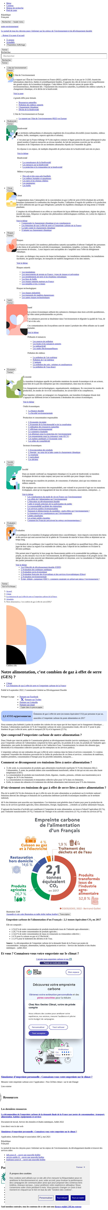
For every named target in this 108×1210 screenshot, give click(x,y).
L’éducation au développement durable (43, 501)
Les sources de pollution (43, 341)
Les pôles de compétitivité (39, 441)
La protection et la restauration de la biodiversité (42, 167)
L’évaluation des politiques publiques (36, 569)
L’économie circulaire (37, 422)
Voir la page (18, 93)
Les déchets (33, 459)
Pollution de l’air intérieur (43, 360)
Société (10, 462)
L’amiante (37, 362)
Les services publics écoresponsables (42, 508)
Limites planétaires (35, 516)
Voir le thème (22, 153)
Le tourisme (33, 455)
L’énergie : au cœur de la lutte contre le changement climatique (54, 452)
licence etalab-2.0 (68, 1207)
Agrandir (32, 914)
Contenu (9, 5)
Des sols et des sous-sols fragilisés (37, 176)
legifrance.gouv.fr (25, 1159)
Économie (11, 370)
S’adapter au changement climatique (37, 230)
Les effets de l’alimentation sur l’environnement (47, 499)
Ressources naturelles (27, 102)
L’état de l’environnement (16, 68)
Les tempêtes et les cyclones (33, 284)
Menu (8, 3)
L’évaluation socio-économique (34, 572)
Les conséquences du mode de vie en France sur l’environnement (54, 497)
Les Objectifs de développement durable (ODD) (41, 567)
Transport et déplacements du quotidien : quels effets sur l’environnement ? (58, 511)
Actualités (10, 42)
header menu (18, 22)
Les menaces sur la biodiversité (35, 165)
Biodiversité (11, 121)
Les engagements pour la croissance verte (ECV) (48, 436)
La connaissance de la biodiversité (37, 162)
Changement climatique (28, 107)
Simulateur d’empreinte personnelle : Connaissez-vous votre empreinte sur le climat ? (46, 1076)
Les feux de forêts (29, 279)
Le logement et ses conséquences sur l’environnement (49, 513)
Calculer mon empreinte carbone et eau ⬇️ (54, 959)
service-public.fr (25, 1157)
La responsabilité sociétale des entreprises (44, 506)
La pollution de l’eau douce (44, 367)
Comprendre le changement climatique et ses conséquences (46, 223)
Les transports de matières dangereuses (38, 295)
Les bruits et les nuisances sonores (47, 344)
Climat (9, 188)
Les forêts (27, 185)
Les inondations (28, 272)
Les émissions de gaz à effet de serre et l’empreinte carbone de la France (51, 225)
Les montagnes (29, 183)
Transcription (65, 914)
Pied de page (11, 10)
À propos (10, 40)
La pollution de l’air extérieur (45, 357)
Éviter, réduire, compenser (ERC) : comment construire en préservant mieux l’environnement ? (60, 579)
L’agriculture (33, 457)
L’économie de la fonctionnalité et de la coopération (49, 424)
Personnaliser (45, 1199)
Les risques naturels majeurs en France (38, 281)
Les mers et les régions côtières (35, 181)
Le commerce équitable (38, 431)
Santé (9, 300)
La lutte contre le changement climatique (38, 228)
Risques (10, 233)
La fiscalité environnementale (40, 413)
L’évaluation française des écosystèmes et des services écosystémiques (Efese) (53, 574)
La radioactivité (39, 346)
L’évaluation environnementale (34, 577)
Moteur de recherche (14, 8)
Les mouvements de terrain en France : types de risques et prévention (50, 274)
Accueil (9, 591)
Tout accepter (78, 1199)
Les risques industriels (31, 293)
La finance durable (36, 411)
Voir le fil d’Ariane (8, 587)
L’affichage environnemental (40, 429)
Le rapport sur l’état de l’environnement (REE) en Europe (43, 118)
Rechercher (6, 22)
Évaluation (11, 523)
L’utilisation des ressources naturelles (43, 427)
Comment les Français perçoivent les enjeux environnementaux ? (54, 520)
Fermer (5, 50)
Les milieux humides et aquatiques (37, 178)
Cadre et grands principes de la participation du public (49, 504)
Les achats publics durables (38, 518)
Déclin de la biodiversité (29, 109)
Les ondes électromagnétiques (45, 348)
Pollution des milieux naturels (31, 105)
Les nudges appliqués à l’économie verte (45, 439)
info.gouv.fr (23, 1155)
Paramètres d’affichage (16, 45)
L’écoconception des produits (40, 450)
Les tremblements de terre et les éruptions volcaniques (44, 277)
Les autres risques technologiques (36, 297)
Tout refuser (62, 1199)
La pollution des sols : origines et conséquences (52, 364)
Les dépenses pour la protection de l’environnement (49, 434)
